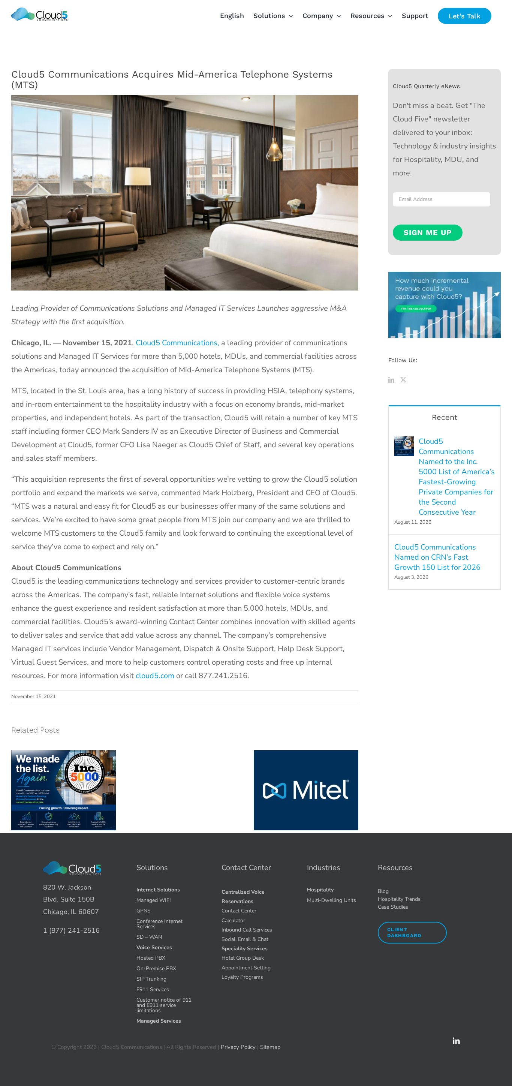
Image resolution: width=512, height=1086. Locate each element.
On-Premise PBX (156, 968)
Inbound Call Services (247, 929)
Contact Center (246, 868)
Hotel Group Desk (243, 958)
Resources (395, 868)
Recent (444, 417)
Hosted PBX (150, 958)
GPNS (143, 910)
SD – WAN (149, 937)
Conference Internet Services (159, 924)
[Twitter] (403, 380)
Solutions (152, 868)
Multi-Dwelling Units (331, 900)
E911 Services (152, 989)
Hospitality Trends (399, 899)
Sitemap (270, 1047)
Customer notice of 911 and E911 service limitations (164, 1005)
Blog (383, 891)
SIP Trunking (151, 979)
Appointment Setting (246, 967)
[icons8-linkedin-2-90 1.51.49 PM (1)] (456, 1040)
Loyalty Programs (242, 977)
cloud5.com (155, 676)
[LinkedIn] (391, 380)
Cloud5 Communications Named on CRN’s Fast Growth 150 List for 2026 (437, 557)
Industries (323, 868)
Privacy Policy (238, 1047)
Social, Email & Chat (245, 939)
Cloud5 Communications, (177, 343)
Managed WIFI (153, 900)
